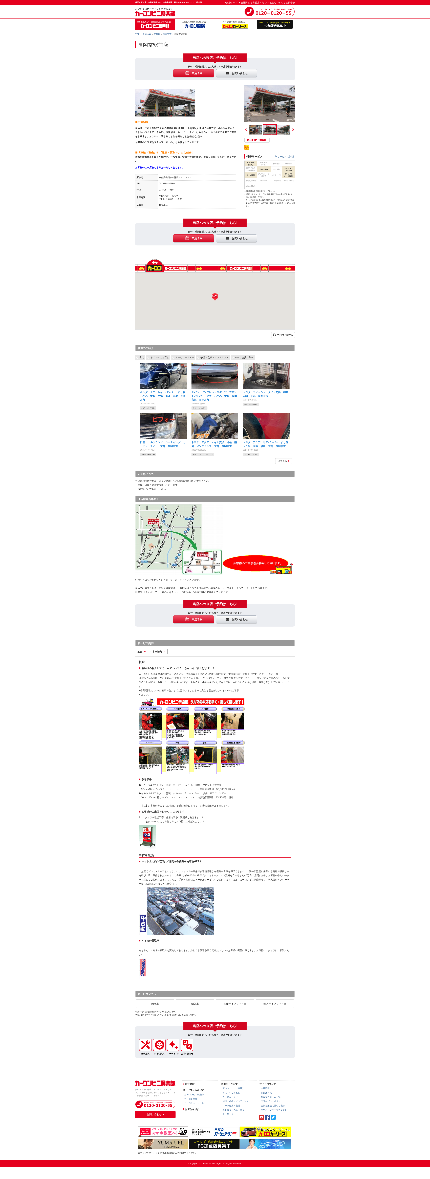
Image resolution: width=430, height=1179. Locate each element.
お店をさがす (192, 1109)
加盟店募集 (258, 2)
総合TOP (190, 1083)
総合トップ (231, 2)
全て (141, 357)
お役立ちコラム (275, 2)
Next (293, 129)
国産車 (155, 1003)
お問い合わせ (154, 1114)
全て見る (282, 461)
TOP (137, 34)
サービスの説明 (285, 156)
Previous (246, 129)
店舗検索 (146, 34)
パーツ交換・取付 (244, 357)
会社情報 (245, 2)
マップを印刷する (285, 335)
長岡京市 (167, 34)
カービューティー (184, 357)
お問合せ (290, 2)
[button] (215, 297)
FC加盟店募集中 (274, 24)
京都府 (157, 34)
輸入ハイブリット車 (275, 1003)
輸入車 (195, 1003)
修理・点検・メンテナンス (214, 357)
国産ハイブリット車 (235, 1003)
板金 (140, 651)
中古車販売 (156, 651)
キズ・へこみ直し (159, 357)
